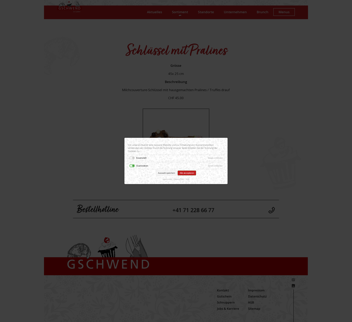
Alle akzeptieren (187, 173)
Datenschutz (179, 179)
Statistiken (142, 165)
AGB (187, 179)
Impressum (167, 179)
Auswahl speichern (166, 173)
